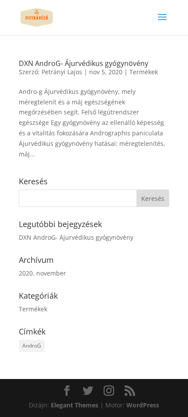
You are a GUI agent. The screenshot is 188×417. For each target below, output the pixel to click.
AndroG (31, 345)
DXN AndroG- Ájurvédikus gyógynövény (83, 63)
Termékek (143, 72)
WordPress (142, 405)
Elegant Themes (74, 405)
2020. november (42, 273)
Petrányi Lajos (62, 72)
